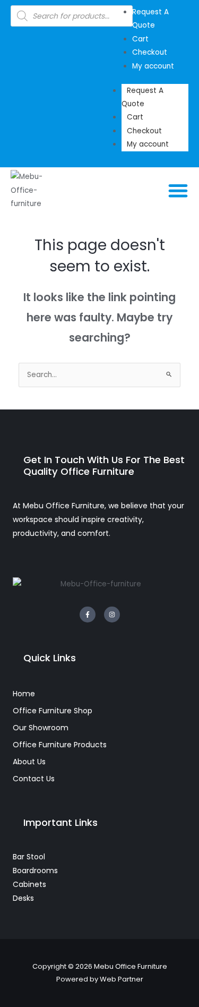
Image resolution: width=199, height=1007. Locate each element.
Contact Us (34, 778)
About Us (29, 761)
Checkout (144, 131)
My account (148, 144)
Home (24, 693)
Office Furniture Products (60, 744)
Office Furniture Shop (52, 710)
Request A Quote (142, 97)
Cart (135, 117)
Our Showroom (40, 727)
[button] (178, 190)
